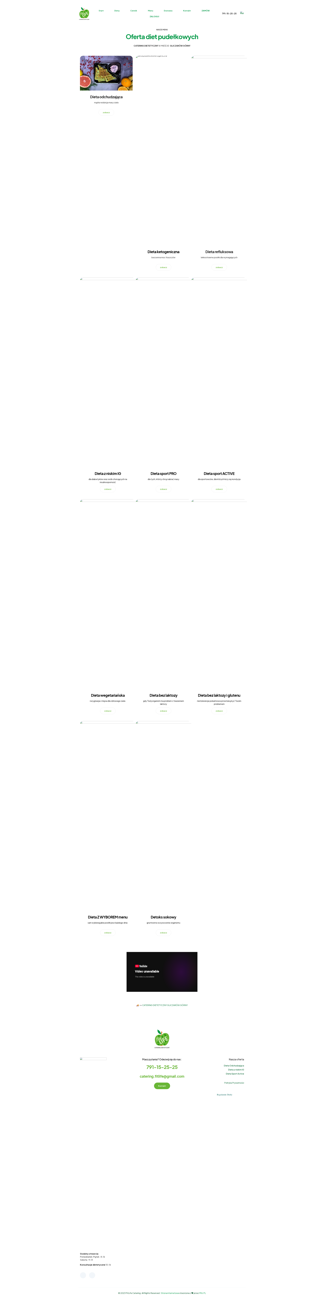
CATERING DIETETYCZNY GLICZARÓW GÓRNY (165, 1005)
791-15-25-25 (162, 1067)
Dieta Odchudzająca (234, 1065)
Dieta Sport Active (235, 1073)
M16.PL (202, 1293)
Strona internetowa (170, 1293)
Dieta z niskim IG (236, 1069)
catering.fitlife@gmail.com (162, 1076)
